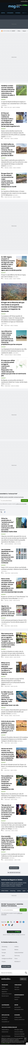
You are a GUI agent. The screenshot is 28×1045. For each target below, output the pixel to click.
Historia (24, 13)
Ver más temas (6, 966)
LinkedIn (9, 924)
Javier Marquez (9, 544)
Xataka (3, 987)
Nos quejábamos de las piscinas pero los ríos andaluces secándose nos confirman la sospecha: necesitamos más (7, 782)
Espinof (16, 999)
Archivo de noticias (14, 872)
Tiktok (12, 924)
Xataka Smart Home (6, 993)
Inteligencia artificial (7, 958)
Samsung (17, 955)
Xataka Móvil (5, 989)
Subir (22, 979)
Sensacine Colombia (19, 1034)
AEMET (13, 31)
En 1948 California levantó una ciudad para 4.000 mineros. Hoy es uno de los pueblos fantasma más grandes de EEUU (8, 149)
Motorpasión (17, 1007)
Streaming (12, 890)
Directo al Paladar (6, 1007)
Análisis (19, 890)
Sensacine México (18, 1031)
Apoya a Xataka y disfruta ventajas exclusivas (14, 934)
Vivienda (17, 13)
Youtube (17, 921)
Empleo (4, 961)
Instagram (20, 921)
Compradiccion (5, 1021)
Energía (4, 952)
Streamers (10, 13)
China (19, 31)
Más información (5, 1043)
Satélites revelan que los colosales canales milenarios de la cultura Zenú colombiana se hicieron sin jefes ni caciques (8, 91)
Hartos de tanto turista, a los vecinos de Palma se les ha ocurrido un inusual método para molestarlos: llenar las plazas (7, 754)
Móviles (16, 949)
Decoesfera (4, 1019)
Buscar (26, 972)
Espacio (4, 949)
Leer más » (4, 105)
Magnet (14, 6)
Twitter (1, 512)
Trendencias (5, 1017)
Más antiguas (14, 868)
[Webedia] (24, 1)
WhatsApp (8, 921)
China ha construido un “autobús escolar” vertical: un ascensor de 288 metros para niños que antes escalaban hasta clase (9, 525)
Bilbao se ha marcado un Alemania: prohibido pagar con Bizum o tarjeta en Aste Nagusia (7, 668)
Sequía (24, 31)
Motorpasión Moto (18, 1009)
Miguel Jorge (8, 167)
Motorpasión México (19, 1036)
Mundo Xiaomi (5, 996)
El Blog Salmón (18, 1017)
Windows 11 (17, 961)
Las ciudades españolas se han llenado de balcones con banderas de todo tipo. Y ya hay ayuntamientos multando (7, 556)
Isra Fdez (7, 138)
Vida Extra (16, 989)
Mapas (3, 13)
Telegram (23, 921)
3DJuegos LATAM (18, 1029)
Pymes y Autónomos (19, 1019)
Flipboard (6, 924)
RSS (3, 924)
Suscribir (24, 500)
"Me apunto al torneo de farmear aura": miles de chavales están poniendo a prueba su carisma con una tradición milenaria (8, 811)
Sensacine (17, 997)
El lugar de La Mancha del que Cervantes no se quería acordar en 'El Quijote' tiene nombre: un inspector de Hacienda (12, 306)
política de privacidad (21, 504)
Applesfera (4, 991)
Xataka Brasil (5, 1031)
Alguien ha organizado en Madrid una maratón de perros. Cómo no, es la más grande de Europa (8, 610)
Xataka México (5, 1029)
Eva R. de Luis (8, 107)
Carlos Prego (9, 354)
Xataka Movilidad (18, 952)
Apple (24, 890)
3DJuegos (16, 987)
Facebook (5, 512)
